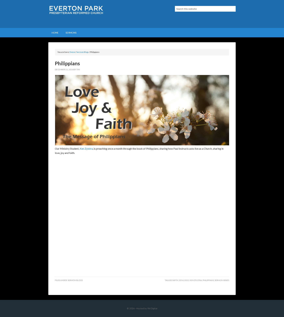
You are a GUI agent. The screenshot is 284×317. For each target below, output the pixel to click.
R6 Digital (152, 308)
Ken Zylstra (86, 148)
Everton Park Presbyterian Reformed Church (76, 14)
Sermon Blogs (75, 280)
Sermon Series (222, 280)
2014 (181, 280)
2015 (186, 280)
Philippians (208, 280)
